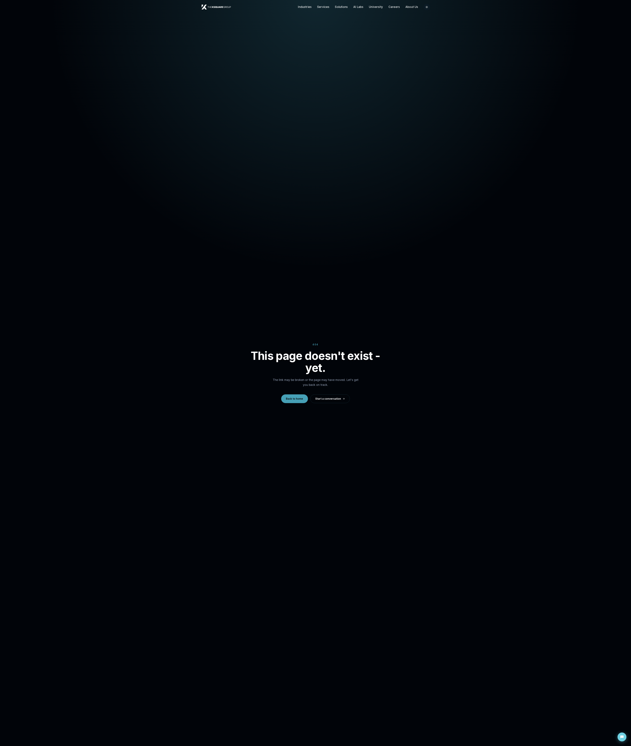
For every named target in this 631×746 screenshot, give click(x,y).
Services (323, 7)
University (376, 7)
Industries (305, 7)
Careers (394, 7)
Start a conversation (328, 398)
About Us (411, 7)
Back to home (294, 398)
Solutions (341, 7)
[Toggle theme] (427, 7)
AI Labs (358, 7)
